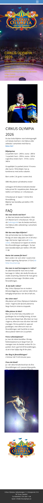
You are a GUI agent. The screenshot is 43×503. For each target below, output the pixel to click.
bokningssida (13, 222)
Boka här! (10, 146)
